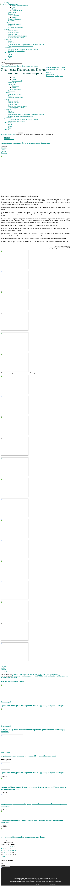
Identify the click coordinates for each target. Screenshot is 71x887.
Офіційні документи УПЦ (16, 51)
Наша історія (50, 74)
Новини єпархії (13, 31)
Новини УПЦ (12, 34)
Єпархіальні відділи (14, 19)
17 (15, 850)
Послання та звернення (15, 27)
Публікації (7, 39)
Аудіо (10, 54)
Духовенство (12, 14)
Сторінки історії (17, 81)
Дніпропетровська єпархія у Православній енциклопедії (26, 44)
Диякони (14, 17)
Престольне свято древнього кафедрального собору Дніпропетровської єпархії (32, 706)
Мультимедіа (8, 52)
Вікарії (10, 26)
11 (1, 850)
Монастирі (11, 20)
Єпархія (6, 2)
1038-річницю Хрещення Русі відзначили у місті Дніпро (23, 837)
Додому (3, 134)
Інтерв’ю (11, 42)
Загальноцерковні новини (16, 37)
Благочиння (12, 12)
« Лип (3, 856)
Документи (8, 47)
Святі (13, 77)
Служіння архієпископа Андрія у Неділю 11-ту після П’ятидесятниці (28, 756)
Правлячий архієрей (14, 24)
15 (10, 850)
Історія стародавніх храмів (54, 76)
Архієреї (7, 22)
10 (15, 848)
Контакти (7, 59)
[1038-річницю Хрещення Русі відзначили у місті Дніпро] (5, 833)
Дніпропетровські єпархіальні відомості (20, 46)
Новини (7, 29)
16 (13, 850)
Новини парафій (13, 32)
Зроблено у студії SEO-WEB (49, 884)
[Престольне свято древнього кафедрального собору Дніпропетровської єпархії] (12, 700)
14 (8, 850)
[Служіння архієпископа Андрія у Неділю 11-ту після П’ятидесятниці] (12, 750)
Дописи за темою (6, 681)
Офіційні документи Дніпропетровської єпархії (23, 49)
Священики (15, 15)
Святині (14, 79)
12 (4, 850)
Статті (10, 41)
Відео (10, 56)
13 (6, 850)
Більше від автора (18, 681)
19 (4, 852)
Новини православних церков (17, 36)
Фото (9, 57)
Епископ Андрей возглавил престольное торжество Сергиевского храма (35, 674)
